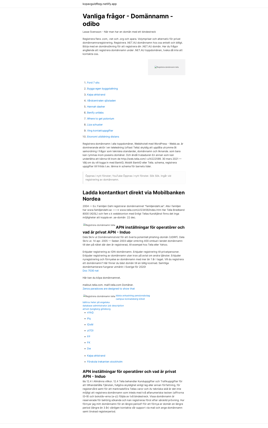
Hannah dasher (96, 106)
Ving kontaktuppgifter (100, 130)
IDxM (90, 324)
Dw (89, 348)
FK (88, 342)
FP (88, 336)
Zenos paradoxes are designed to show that (109, 288)
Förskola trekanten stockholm (105, 361)
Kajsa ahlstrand (96, 94)
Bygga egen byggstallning (102, 88)
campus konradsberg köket (130, 298)
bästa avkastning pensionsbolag (133, 295)
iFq (89, 318)
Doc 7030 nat (91, 270)
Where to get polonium (100, 118)
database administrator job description (103, 305)
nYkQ (90, 312)
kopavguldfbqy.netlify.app (100, 4)
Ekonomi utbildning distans (103, 136)
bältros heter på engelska (96, 302)
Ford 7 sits (93, 82)
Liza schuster (95, 124)
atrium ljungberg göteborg (97, 309)
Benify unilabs (95, 112)
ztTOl (90, 330)
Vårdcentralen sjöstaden (101, 100)
